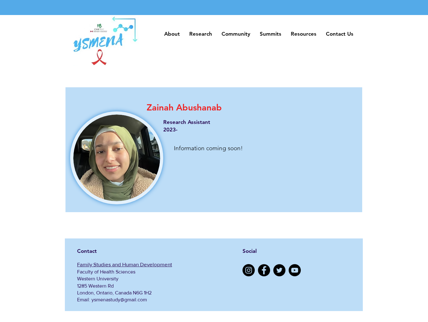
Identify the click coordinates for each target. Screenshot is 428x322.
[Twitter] (279, 270)
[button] (172, 34)
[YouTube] (295, 270)
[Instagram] (249, 270)
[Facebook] (264, 270)
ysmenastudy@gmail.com (119, 299)
